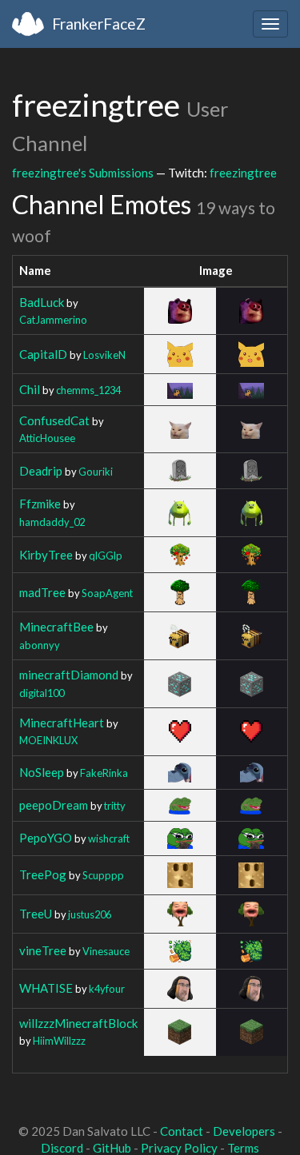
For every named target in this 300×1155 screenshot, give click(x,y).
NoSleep (41, 772)
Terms (243, 1148)
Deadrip (40, 471)
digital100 (41, 693)
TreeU (35, 913)
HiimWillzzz (59, 1040)
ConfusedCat (54, 420)
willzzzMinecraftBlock (78, 1023)
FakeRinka (104, 773)
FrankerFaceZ (99, 23)
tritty (115, 805)
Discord (62, 1148)
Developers (244, 1131)
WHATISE (46, 988)
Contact (181, 1131)
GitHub (112, 1148)
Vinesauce (106, 951)
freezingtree (243, 172)
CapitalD (43, 354)
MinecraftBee (56, 626)
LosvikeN (104, 354)
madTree (42, 592)
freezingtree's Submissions (83, 172)
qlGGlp (105, 555)
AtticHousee (47, 438)
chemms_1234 (88, 390)
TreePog (42, 874)
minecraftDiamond (68, 674)
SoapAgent (107, 593)
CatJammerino (53, 319)
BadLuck (41, 302)
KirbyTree (46, 555)
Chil (29, 389)
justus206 (89, 914)
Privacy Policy (179, 1148)
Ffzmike (40, 503)
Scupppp (103, 875)
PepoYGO (45, 837)
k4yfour (107, 988)
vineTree (42, 950)
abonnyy (39, 645)
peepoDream (53, 805)
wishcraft (109, 838)
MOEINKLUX (48, 740)
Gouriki (95, 471)
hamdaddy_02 (52, 522)
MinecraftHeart (61, 722)
